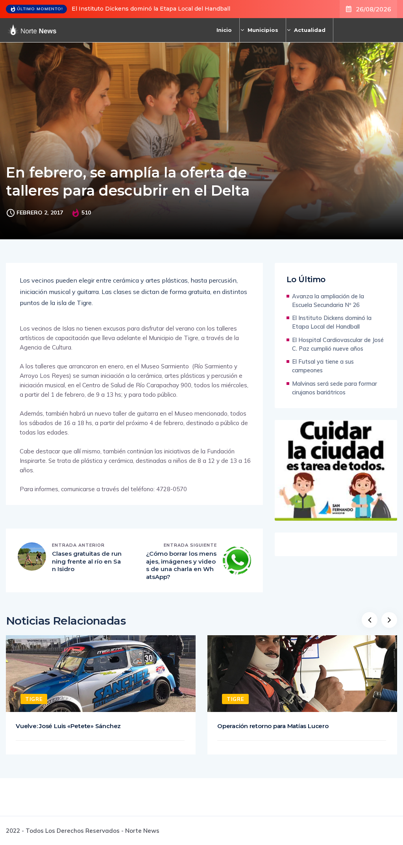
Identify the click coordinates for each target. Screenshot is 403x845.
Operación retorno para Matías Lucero (273, 726)
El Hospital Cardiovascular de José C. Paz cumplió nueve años (338, 344)
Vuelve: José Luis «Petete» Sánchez (68, 726)
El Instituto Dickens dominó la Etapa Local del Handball (151, 8)
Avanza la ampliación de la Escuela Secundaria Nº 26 (328, 300)
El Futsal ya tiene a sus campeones (323, 366)
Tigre (34, 699)
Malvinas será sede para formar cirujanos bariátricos (334, 388)
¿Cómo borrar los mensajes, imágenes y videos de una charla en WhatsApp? (181, 565)
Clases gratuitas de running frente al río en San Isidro (87, 561)
